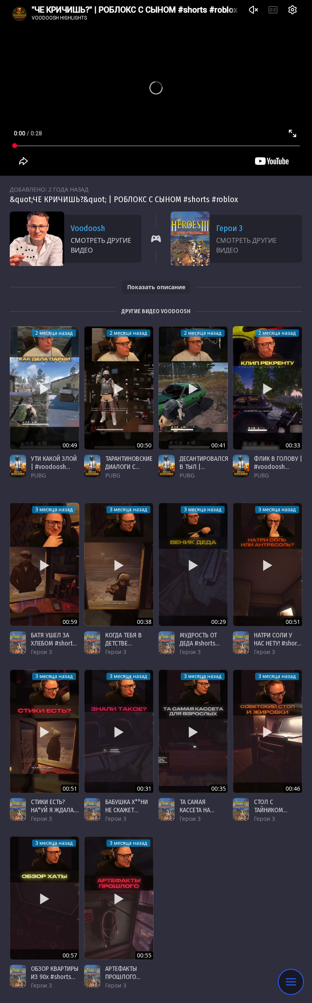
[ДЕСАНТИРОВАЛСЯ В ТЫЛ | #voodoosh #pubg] (193, 388)
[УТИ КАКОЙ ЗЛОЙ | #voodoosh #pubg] (44, 388)
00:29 (218, 622)
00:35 (218, 788)
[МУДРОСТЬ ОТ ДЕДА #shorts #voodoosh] (193, 564)
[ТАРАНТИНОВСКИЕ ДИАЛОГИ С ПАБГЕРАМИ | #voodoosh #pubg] (119, 388)
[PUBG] (18, 466)
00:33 (293, 445)
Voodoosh (88, 228)
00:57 (70, 955)
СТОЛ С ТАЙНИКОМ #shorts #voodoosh (269, 814)
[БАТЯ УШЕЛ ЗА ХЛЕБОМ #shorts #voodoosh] (44, 564)
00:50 (144, 445)
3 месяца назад (54, 509)
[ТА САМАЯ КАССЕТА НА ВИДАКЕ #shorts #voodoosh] (193, 731)
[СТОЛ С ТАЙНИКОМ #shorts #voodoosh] (267, 731)
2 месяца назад (54, 332)
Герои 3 (229, 228)
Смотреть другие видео (101, 245)
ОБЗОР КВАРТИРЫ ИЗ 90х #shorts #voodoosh (54, 977)
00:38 (144, 622)
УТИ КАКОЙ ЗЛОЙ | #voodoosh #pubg (54, 467)
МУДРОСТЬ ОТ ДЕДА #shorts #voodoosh (198, 643)
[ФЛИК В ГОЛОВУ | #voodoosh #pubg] (267, 388)
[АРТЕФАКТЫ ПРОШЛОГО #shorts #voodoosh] (119, 898)
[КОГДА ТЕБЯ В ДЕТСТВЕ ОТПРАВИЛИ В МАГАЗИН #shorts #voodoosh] (119, 564)
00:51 (293, 622)
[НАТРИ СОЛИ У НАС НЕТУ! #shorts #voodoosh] (267, 564)
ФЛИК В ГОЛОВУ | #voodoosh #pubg (278, 467)
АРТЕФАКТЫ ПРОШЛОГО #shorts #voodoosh (121, 981)
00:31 (144, 788)
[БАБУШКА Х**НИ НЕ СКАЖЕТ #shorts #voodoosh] (119, 731)
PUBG (38, 475)
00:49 (70, 445)
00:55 (144, 955)
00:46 (293, 788)
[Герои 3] (18, 642)
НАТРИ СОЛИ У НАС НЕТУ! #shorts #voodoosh (278, 643)
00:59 (70, 622)
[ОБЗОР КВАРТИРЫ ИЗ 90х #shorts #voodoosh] (44, 898)
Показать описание (156, 287)
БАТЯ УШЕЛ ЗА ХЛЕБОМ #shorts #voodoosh (53, 643)
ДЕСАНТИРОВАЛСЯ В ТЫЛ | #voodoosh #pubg (204, 471)
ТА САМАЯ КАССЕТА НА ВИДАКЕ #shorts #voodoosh (201, 814)
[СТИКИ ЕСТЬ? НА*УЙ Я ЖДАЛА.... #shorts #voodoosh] (44, 731)
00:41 (218, 445)
